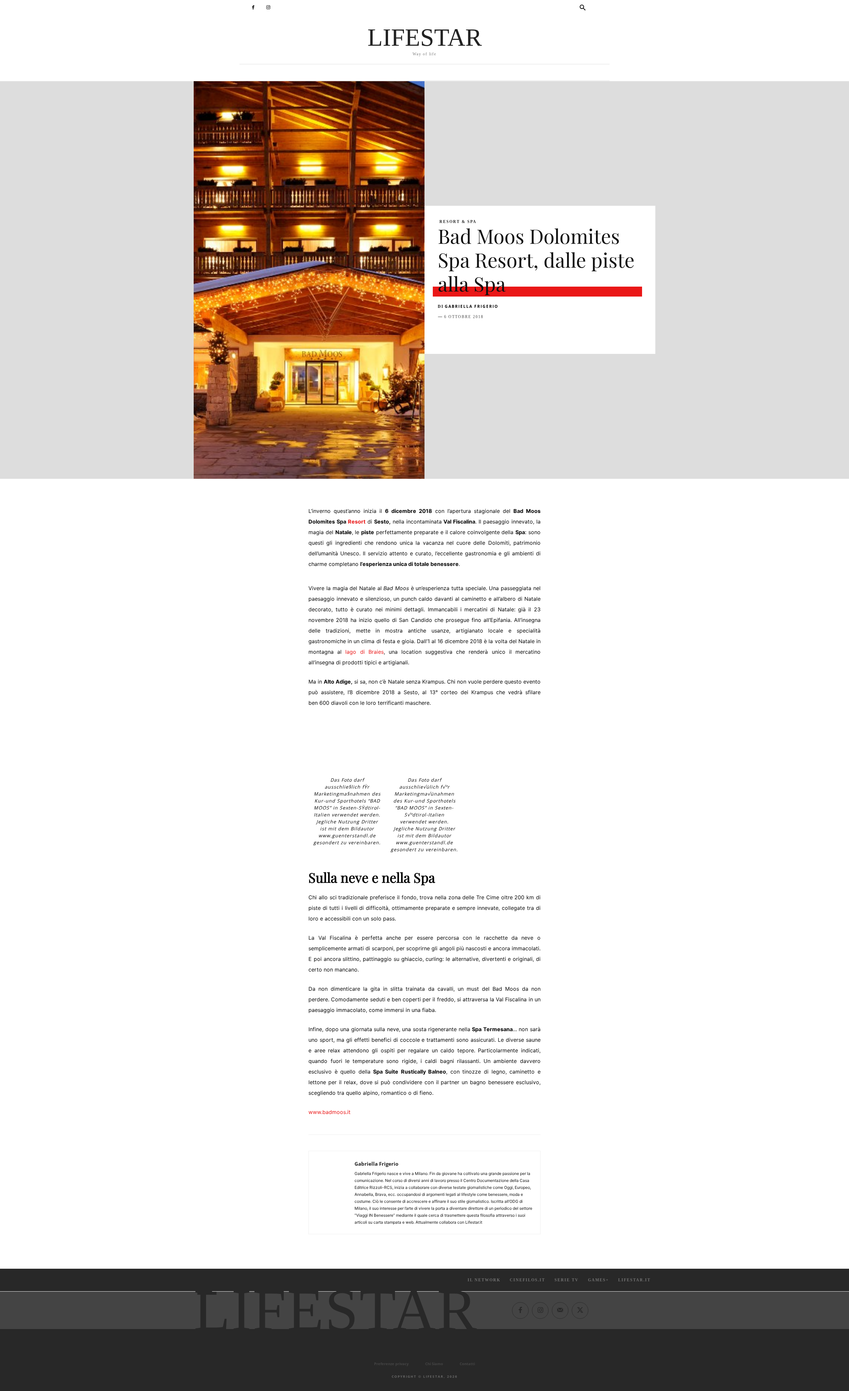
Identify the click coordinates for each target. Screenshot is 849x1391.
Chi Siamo (434, 1363)
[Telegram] (536, 333)
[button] (583, 8)
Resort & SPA (458, 222)
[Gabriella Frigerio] (332, 1192)
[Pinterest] (475, 333)
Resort (356, 521)
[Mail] (560, 1310)
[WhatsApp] (490, 333)
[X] (459, 333)
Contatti (467, 1363)
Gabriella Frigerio (471, 306)
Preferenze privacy (391, 1363)
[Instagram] (268, 7)
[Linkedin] (505, 333)
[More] (551, 333)
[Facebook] (253, 7)
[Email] (520, 333)
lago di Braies (364, 651)
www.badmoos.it (329, 1112)
